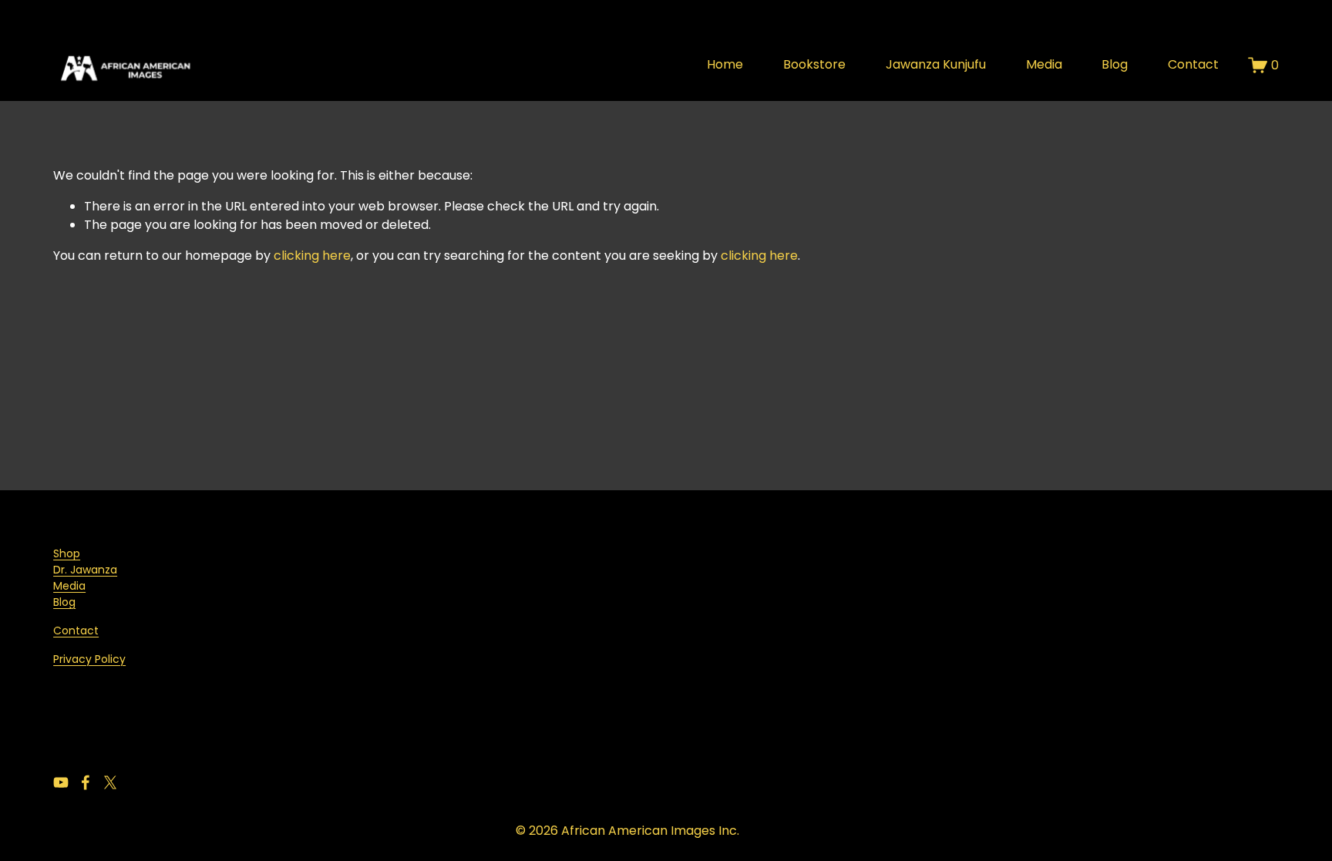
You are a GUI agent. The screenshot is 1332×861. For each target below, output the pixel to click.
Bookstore (814, 64)
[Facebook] (85, 782)
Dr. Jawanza (85, 569)
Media (1044, 64)
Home (725, 64)
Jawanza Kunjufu (936, 64)
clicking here (312, 255)
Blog (1115, 64)
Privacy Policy (89, 659)
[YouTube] (61, 782)
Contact (1193, 64)
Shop (66, 553)
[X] (110, 782)
